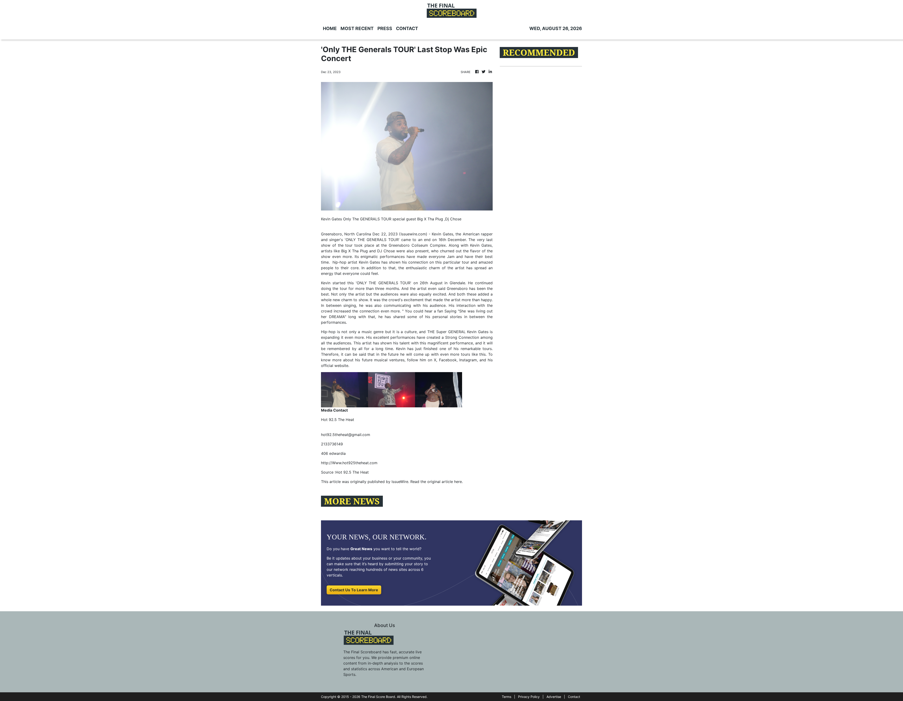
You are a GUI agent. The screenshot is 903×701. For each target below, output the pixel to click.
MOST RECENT (357, 28)
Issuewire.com (413, 234)
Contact (574, 697)
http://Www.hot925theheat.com (349, 462)
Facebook (448, 360)
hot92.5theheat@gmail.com (345, 434)
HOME (330, 28)
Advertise (554, 697)
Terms (506, 697)
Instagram (468, 360)
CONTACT (407, 28)
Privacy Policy (529, 697)
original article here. (445, 481)
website (341, 365)
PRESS (384, 28)
